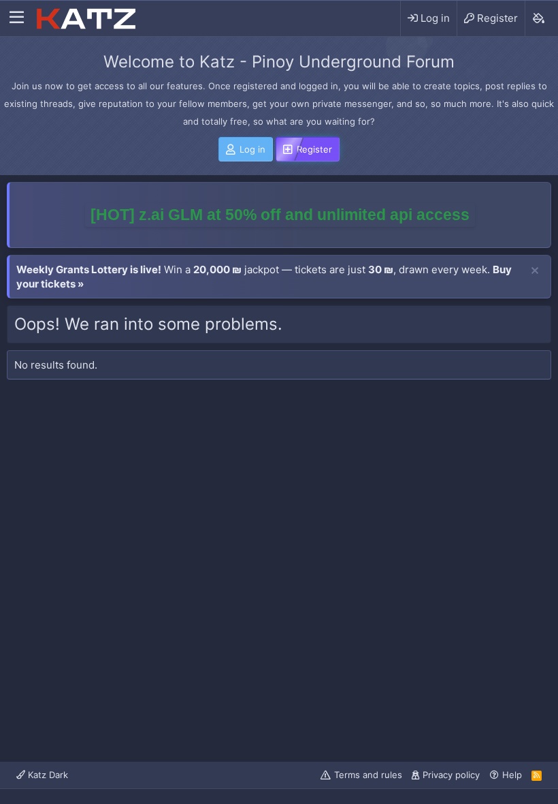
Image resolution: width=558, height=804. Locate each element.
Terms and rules (368, 774)
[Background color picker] (538, 18)
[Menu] (17, 18)
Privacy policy (451, 774)
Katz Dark (46, 774)
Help (512, 774)
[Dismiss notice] (535, 271)
